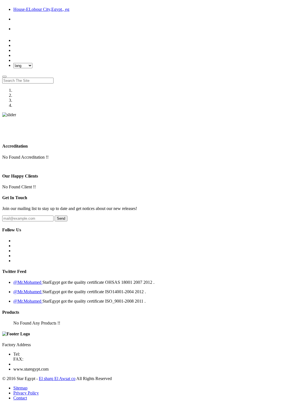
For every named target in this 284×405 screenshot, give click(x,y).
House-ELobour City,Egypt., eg (41, 9)
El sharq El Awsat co (57, 378)
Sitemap (20, 388)
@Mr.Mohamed (27, 282)
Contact (20, 398)
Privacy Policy (26, 393)
